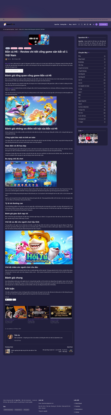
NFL (79, 98)
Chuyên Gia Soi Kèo (83, 68)
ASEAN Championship (8, 409)
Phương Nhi (26, 409)
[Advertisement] (55, 9)
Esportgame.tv (78, 409)
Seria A (80, 104)
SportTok (12, 29)
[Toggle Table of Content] (20, 71)
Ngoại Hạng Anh (82, 101)
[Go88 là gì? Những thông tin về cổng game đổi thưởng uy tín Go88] (61, 312)
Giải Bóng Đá (81, 74)
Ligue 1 (80, 92)
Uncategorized (28, 48)
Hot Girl (80, 83)
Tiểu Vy (17, 335)
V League (80, 122)
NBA (79, 95)
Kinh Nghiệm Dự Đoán (83, 86)
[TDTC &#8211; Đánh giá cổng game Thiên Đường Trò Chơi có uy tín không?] (16, 312)
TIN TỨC (20, 48)
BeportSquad (78, 403)
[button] (103, 24)
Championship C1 (18, 409)
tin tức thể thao (82, 116)
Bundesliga (81, 62)
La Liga (80, 89)
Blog (79, 56)
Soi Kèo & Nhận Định (83, 107)
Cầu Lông (80, 65)
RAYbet (77, 412)
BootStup (77, 406)
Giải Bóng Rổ (81, 77)
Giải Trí (16, 29)
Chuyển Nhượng (82, 71)
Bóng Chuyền (81, 59)
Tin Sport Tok (14, 48)
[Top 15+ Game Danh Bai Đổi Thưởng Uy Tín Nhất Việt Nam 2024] (38, 312)
